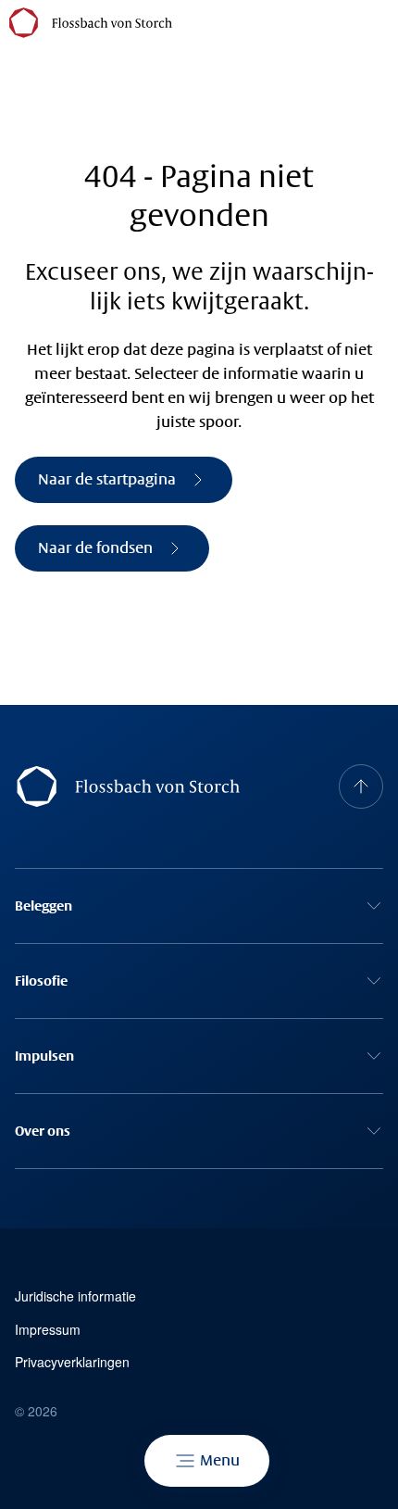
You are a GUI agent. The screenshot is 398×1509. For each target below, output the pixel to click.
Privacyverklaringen (72, 1362)
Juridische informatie (75, 1296)
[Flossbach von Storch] (90, 22)
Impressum (48, 1330)
